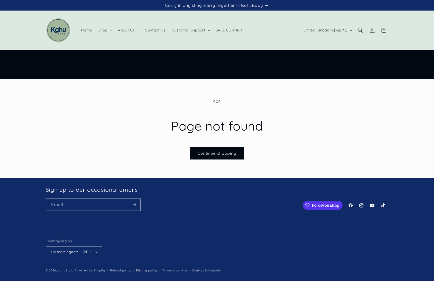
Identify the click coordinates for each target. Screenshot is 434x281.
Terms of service (174, 270)
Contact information (207, 270)
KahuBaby (66, 270)
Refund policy (120, 270)
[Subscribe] (134, 204)
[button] (105, 30)
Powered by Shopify (90, 270)
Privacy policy (146, 270)
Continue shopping (217, 153)
